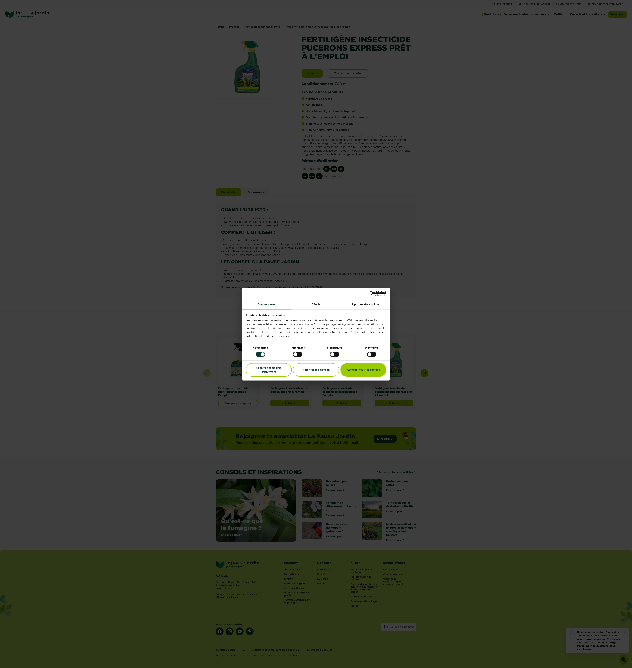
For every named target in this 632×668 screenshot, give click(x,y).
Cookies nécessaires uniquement (269, 370)
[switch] (297, 354)
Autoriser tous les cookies (363, 370)
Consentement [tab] (267, 304)
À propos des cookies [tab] (365, 304)
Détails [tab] (316, 304)
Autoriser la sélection (316, 370)
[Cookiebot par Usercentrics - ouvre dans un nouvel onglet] (372, 293)
